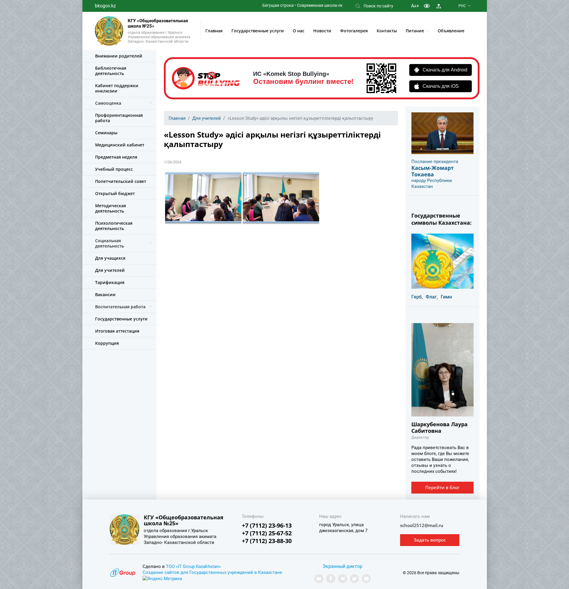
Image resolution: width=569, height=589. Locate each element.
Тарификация (109, 282)
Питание (415, 30)
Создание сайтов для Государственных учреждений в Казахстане (212, 572)
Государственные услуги (257, 30)
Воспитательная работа (120, 306)
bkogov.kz (105, 6)
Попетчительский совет (120, 181)
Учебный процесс (114, 169)
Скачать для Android (445, 69)
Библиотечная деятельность (110, 70)
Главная (214, 30)
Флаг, (432, 297)
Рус (462, 6)
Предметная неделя (116, 157)
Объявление (451, 30)
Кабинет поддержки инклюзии (116, 88)
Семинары (106, 132)
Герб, (417, 297)
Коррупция (107, 343)
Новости (322, 30)
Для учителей (110, 270)
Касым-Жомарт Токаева (432, 171)
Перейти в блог (442, 487)
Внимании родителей (118, 56)
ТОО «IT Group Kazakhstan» (193, 566)
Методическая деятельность (110, 208)
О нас (298, 30)
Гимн (446, 297)
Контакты (387, 30)
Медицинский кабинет (119, 145)
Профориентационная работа (119, 117)
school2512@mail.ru (421, 525)
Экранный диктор (342, 566)
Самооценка (108, 103)
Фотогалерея (354, 30)
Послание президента (434, 161)
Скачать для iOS (441, 86)
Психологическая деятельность (113, 225)
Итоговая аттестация (117, 331)
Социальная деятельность (109, 243)
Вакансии (105, 294)
